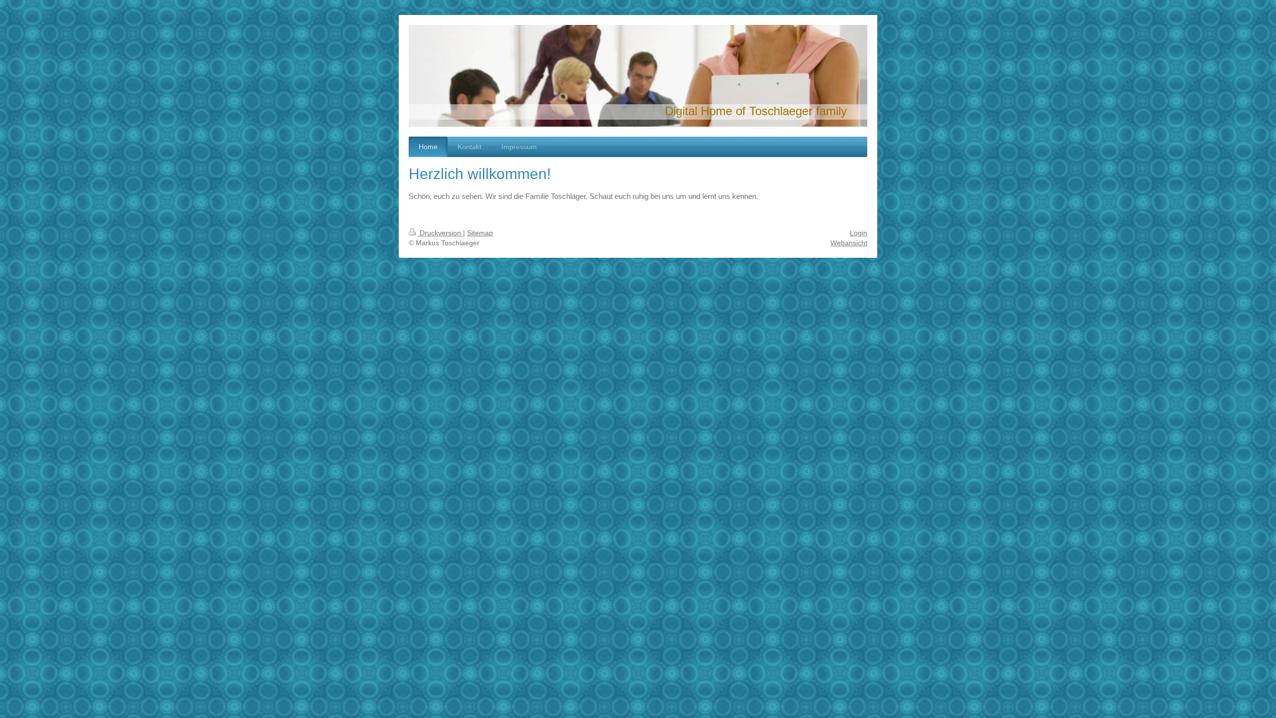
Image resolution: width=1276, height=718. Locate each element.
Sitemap (480, 233)
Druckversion (440, 233)
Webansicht (848, 243)
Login (858, 233)
